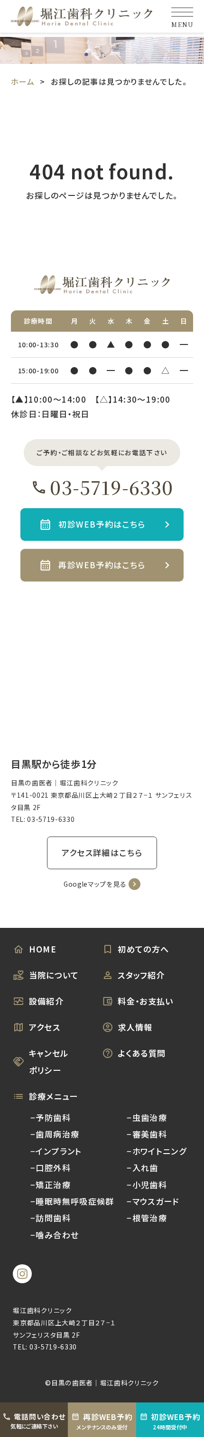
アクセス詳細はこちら (102, 852)
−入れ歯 (142, 1167)
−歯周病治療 (54, 1134)
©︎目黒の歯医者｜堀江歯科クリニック (102, 1382)
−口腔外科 (50, 1167)
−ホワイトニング (156, 1151)
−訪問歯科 (50, 1218)
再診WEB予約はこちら (101, 565)
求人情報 (135, 1027)
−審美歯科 (147, 1134)
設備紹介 (46, 1001)
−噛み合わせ (54, 1235)
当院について (54, 975)
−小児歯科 (147, 1184)
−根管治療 (147, 1218)
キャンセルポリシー (49, 1061)
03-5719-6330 (111, 487)
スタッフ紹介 (141, 975)
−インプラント (56, 1151)
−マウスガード (153, 1201)
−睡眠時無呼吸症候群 (72, 1201)
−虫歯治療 (147, 1117)
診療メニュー (53, 1096)
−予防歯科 (50, 1117)
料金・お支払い (146, 1001)
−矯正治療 (50, 1184)
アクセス (45, 1027)
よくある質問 (142, 1053)
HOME (43, 949)
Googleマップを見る (95, 884)
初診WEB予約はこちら (101, 524)
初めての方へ (143, 949)
